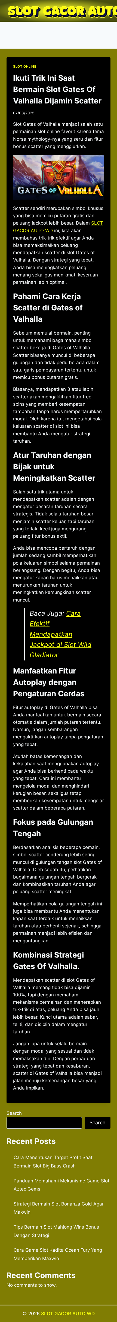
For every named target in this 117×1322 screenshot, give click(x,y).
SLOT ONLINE (24, 66)
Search (14, 1113)
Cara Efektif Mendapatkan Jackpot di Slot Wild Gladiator (60, 634)
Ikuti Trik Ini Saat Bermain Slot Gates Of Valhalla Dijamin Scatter (57, 89)
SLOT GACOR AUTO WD (68, 1313)
